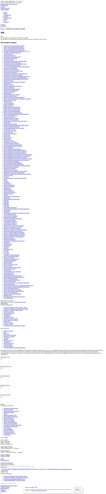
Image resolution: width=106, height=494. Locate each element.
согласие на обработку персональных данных (18, 469)
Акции (5, 19)
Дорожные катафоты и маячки (12, 94)
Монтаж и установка (9, 336)
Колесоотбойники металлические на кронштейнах (17, 156)
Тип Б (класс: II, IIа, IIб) (10, 130)
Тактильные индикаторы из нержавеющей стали (17, 76)
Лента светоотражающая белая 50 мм (13, 47)
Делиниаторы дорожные (10, 207)
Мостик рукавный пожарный (11, 126)
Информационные (9, 193)
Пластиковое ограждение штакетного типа (15, 121)
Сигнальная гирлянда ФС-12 (11, 259)
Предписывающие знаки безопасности (14, 277)
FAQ (5, 20)
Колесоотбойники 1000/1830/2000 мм (14, 164)
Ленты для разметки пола (10, 115)
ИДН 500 (6, 203)
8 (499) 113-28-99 (5, 8)
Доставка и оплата (9, 317)
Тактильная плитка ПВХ (10, 68)
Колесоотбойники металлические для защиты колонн (18, 154)
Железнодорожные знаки (10, 96)
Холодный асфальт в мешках (11, 143)
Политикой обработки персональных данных (60, 469)
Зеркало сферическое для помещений (13, 236)
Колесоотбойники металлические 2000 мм (15, 153)
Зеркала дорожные (9, 430)
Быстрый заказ (4, 4)
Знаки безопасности (9, 274)
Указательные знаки (9, 284)
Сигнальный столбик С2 (10, 222)
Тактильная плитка (9, 59)
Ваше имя (4, 466)
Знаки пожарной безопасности (12, 280)
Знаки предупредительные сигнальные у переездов (17, 98)
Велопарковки (7, 93)
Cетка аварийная (8, 298)
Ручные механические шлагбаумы (13, 144)
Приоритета (7, 188)
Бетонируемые (7, 243)
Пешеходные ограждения (10, 169)
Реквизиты (6, 338)
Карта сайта (7, 321)
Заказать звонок (13, 4)
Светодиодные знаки (9, 185)
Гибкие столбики (8, 249)
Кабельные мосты (8, 105)
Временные (7, 197)
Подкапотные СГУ (9, 273)
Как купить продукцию (10, 335)
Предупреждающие (9, 186)
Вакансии (6, 333)
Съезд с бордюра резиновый (11, 256)
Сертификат (7, 342)
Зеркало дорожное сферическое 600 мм (14, 232)
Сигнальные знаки (9, 103)
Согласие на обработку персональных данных (16, 309)
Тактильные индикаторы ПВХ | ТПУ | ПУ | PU (16, 79)
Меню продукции (8, 340)
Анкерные (6, 242)
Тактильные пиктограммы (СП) (12, 57)
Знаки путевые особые (10, 100)
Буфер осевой (7, 83)
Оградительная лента (9, 117)
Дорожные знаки (8, 175)
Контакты (6, 22)
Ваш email (4, 467)
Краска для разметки (9, 421)
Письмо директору (9, 343)
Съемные (6, 248)
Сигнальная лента (8, 140)
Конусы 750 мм (8, 266)
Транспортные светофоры (10, 215)
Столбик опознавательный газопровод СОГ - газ (17, 51)
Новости (6, 16)
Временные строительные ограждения (14, 172)
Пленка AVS (7, 136)
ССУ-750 (6, 252)
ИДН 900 (6, 204)
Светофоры (7, 211)
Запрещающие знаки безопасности (13, 275)
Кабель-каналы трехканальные (12, 111)
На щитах (6, 176)
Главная (3, 29)
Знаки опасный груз (9, 104)
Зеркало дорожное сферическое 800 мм (14, 234)
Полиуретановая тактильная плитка (13, 71)
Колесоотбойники (8, 147)
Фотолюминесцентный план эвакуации (14, 296)
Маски (5, 179)
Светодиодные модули (10, 214)
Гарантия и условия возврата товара (13, 310)
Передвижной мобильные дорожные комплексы (16, 209)
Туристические (8, 183)
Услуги (5, 12)
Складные (6, 246)
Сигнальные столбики (10, 220)
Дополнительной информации (12, 196)
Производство (7, 18)
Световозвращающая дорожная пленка (14, 128)
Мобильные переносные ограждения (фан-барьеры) (17, 174)
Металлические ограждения (11, 167)
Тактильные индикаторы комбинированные (15, 78)
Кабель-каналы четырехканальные (13, 112)
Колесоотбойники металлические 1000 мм (15, 150)
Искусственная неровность (11, 416)
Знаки (5, 414)
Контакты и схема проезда (11, 318)
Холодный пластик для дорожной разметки (15, 229)
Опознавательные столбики (11, 118)
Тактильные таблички (9, 55)
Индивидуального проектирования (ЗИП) (15, 178)
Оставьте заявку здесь (20, 302)
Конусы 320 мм (8, 263)
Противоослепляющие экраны (12, 89)
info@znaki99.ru (5, 9)
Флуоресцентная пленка (10, 133)
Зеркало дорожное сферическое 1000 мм (14, 235)
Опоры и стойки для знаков (11, 119)
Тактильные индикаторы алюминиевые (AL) (16, 73)
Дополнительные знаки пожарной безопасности (16, 287)
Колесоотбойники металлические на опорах (15, 157)
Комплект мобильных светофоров (13, 218)
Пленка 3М (7, 135)
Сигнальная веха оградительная (12, 267)
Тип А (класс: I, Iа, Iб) (9, 129)
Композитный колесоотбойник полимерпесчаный (17, 165)
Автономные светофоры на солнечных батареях (16, 213)
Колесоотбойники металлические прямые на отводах (18, 158)
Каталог (3, 7)
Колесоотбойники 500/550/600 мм (13, 163)
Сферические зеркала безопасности (13, 231)
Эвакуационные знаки (10, 281)
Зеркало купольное (9, 238)
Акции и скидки (8, 324)
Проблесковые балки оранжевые (12, 271)
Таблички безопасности (10, 415)
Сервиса (6, 195)
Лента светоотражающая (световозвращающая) (16, 114)
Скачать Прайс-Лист (9, 313)
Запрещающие (7, 189)
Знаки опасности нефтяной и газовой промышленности (18, 285)
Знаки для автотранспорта (11, 292)
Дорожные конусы (9, 261)
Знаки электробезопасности (11, 288)
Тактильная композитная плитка (12, 62)
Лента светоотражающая (10, 422)
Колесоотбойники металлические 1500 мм (15, 151)
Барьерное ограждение (10, 168)
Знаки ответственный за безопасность (14, 291)
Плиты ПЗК (7, 122)
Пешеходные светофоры (10, 217)
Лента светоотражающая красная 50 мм (14, 50)
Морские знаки (8, 295)
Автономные (7, 210)
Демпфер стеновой (9, 84)
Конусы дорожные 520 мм (11, 264)
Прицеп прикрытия (9, 87)
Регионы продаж (8, 346)
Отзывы (6, 339)
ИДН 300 (6, 200)
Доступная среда (8, 54)
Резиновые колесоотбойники (11, 161)
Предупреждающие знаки (10, 278)
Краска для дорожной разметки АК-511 (14, 45)
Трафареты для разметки (10, 142)
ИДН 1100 (6, 206)
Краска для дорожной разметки (12, 228)
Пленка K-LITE (8, 137)
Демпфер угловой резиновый (11, 255)
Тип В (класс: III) (8, 132)
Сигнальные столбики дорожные (12, 425)
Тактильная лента (8, 80)
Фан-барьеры (7, 434)
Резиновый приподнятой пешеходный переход (16, 125)
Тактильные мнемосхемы (10, 58)
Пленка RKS (7, 139)
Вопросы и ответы (9, 311)
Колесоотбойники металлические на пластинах (16, 160)
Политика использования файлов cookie (14, 325)
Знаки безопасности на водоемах (12, 289)
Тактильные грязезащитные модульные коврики (16, 66)
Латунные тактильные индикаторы (13, 75)
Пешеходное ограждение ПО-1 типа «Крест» (16, 171)
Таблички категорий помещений (12, 294)
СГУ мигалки (7, 270)
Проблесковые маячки (10, 268)
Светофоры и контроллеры (11, 426)
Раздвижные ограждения (10, 124)
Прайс (5, 13)
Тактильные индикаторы (10, 72)
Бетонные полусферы (9, 91)
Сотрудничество (8, 344)
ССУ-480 (6, 250)
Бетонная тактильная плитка (11, 69)
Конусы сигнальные (9, 419)
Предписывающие (9, 190)
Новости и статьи (8, 331)
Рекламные (7, 182)
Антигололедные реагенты (11, 90)
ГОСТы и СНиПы (8, 323)
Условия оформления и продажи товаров (14, 347)
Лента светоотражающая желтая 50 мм (14, 48)
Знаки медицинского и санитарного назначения (16, 282)
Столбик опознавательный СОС (12, 52)
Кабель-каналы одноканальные (12, 108)
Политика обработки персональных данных (15, 307)
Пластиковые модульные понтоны (13, 146)
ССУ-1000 (6, 253)
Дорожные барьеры (9, 412)
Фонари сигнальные (9, 257)
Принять (77, 489)
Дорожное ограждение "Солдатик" (13, 227)
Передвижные (7, 245)
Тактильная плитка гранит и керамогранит (15, 61)
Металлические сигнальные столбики (14, 225)
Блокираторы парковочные (11, 408)
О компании (7, 316)
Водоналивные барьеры (10, 260)
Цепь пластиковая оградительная (12, 86)
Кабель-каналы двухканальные (12, 107)
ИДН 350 (6, 202)
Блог (5, 332)
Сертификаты (7, 15)
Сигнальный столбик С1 (10, 221)
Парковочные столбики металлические (14, 241)
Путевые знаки (8, 101)
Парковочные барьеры (10, 239)
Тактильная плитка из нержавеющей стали (15, 64)
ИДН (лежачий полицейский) (11, 199)
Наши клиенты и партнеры (11, 320)
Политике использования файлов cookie (39, 490)
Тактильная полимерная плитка (12, 65)
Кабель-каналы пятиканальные (12, 110)
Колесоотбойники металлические (12, 149)
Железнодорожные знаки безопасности (14, 97)
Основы (6, 181)
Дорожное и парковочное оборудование (14, 82)
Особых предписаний (9, 192)
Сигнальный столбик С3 (10, 224)
